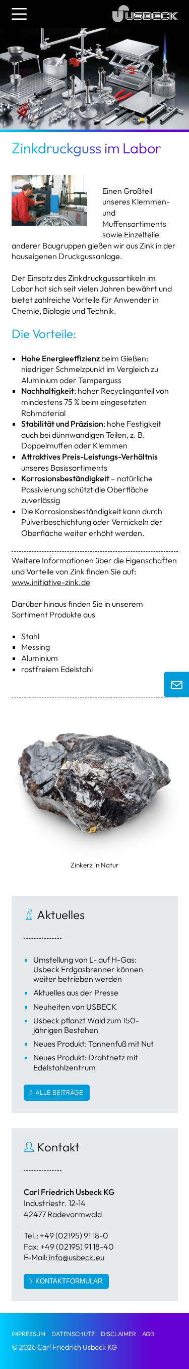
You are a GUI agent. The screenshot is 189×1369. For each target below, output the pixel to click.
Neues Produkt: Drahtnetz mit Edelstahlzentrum (85, 1062)
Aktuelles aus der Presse (75, 992)
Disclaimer (118, 1334)
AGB (148, 1334)
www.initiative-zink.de (51, 582)
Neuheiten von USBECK (75, 1007)
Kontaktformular (68, 1281)
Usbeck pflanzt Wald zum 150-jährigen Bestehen (86, 1025)
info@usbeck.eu (76, 1257)
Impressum (28, 1334)
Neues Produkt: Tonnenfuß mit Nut (93, 1044)
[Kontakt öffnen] (176, 684)
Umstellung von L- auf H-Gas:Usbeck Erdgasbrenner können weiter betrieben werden (88, 969)
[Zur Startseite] (145, 24)
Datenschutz (73, 1334)
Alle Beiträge (59, 1092)
